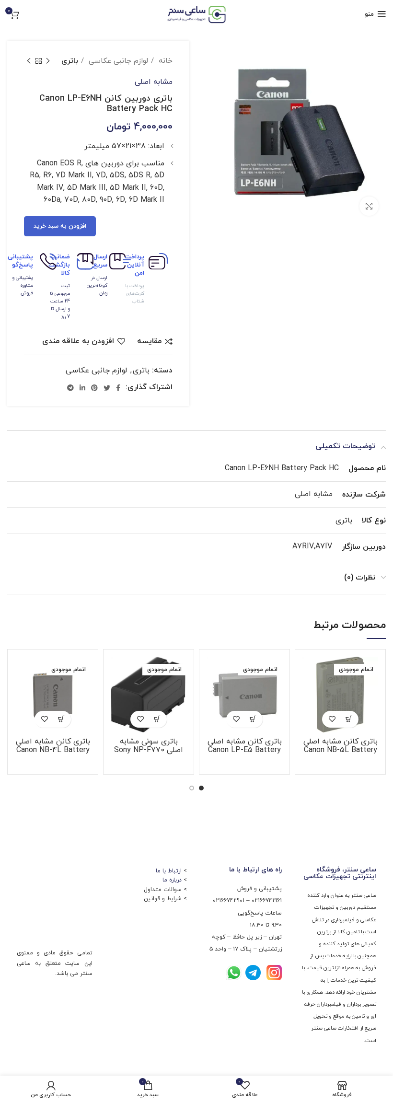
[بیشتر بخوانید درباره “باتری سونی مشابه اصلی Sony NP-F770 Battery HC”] (157, 719)
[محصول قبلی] (48, 61)
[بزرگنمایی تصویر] (369, 206)
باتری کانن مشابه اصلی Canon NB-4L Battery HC (53, 750)
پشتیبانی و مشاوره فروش (22, 285)
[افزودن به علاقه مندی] (332, 719)
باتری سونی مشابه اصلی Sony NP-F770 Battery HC (148, 750)
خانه (164, 61)
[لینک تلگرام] (70, 388)
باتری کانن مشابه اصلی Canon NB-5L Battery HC (340, 750)
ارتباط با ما (169, 871)
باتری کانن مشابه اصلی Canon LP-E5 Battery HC (245, 750)
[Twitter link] (107, 388)
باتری (69, 61)
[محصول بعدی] (29, 61)
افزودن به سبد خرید (60, 226)
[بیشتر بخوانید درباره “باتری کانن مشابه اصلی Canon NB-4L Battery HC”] (61, 719)
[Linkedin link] (82, 388)
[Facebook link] (118, 388)
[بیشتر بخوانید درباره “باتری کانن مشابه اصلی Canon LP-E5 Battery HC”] (252, 719)
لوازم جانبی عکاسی (117, 61)
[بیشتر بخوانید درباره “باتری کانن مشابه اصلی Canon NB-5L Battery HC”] (348, 719)
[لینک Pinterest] (94, 388)
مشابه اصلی (154, 82)
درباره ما (172, 880)
